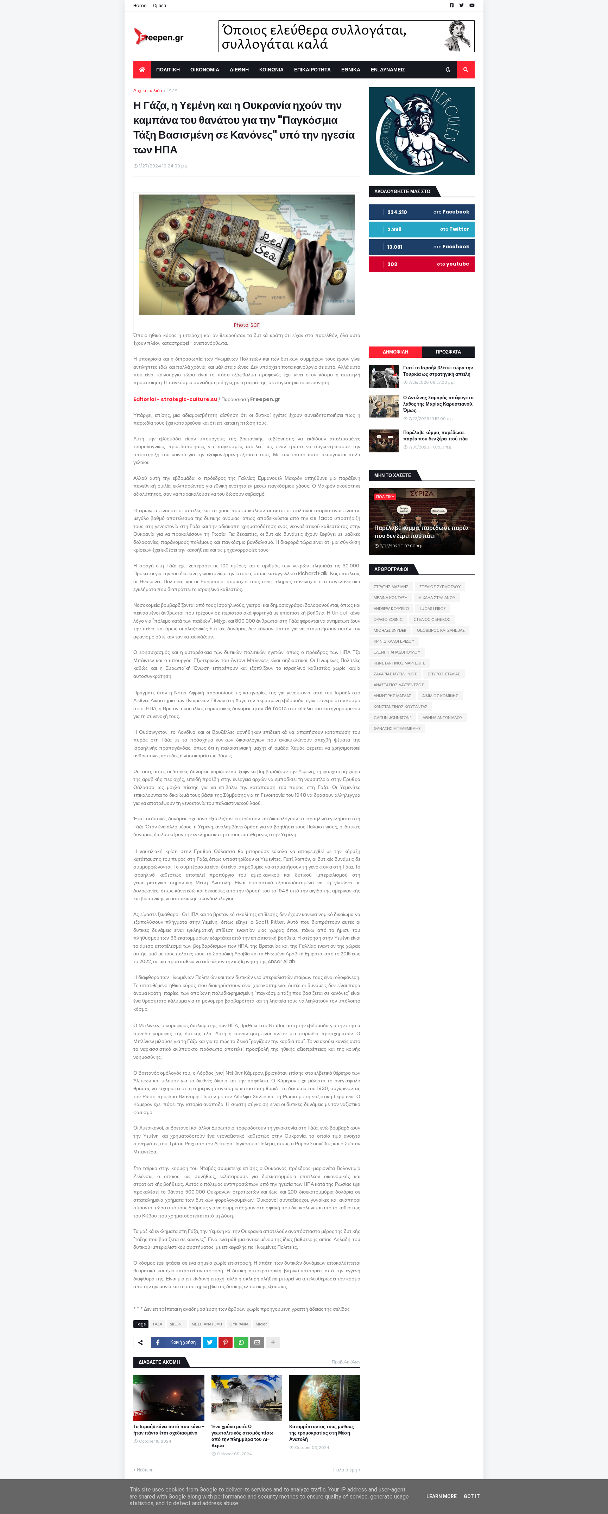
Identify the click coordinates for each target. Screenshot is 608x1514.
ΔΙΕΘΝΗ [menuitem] (239, 69)
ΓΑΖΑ (172, 90)
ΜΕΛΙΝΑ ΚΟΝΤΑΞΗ (390, 597)
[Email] (257, 1342)
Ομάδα (159, 5)
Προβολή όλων (346, 1362)
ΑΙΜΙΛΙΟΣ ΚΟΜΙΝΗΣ (440, 696)
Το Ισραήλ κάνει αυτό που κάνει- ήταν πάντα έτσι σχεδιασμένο (168, 1430)
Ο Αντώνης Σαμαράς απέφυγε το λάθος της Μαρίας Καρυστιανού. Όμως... (438, 404)
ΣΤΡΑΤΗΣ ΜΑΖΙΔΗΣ (391, 587)
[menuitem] (142, 69)
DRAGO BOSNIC (388, 619)
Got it (472, 1496)
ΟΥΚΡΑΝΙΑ (238, 1324)
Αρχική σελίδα (147, 90)
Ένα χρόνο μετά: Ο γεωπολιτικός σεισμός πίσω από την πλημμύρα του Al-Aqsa (242, 1436)
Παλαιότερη (345, 1470)
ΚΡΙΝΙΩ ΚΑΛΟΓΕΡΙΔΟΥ (394, 641)
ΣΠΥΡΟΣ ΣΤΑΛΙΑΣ (444, 674)
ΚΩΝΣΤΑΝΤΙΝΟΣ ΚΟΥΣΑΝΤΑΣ (401, 707)
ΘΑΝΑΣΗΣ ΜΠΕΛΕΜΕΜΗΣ (397, 728)
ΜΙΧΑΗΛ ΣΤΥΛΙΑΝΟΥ (436, 597)
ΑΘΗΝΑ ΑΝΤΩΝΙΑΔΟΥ (442, 717)
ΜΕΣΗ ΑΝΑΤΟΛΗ (207, 1324)
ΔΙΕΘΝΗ (177, 1324)
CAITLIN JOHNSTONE (393, 717)
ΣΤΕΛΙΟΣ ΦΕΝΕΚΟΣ (432, 619)
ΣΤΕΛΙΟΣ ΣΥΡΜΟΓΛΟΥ (440, 587)
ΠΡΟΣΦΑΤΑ (448, 352)
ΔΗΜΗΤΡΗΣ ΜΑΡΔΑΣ (392, 696)
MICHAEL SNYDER (390, 630)
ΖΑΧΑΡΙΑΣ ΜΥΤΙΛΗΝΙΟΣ (395, 674)
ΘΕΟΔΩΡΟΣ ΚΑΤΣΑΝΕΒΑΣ (441, 630)
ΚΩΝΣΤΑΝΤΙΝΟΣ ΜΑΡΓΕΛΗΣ (399, 663)
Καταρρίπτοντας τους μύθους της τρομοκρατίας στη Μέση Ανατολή (321, 1433)
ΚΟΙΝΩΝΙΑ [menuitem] (271, 69)
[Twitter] (210, 1342)
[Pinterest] (225, 1342)
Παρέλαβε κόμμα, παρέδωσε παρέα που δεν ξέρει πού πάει (436, 436)
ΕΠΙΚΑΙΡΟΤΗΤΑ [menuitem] (312, 69)
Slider (261, 1324)
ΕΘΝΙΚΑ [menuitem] (350, 69)
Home (140, 5)
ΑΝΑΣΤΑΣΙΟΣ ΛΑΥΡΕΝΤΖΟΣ (399, 685)
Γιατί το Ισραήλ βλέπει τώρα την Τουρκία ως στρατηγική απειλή (438, 371)
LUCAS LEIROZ (433, 608)
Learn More (441, 1496)
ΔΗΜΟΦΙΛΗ (395, 352)
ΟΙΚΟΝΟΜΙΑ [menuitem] (204, 69)
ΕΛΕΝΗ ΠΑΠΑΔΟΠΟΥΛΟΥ (397, 652)
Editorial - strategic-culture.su (175, 399)
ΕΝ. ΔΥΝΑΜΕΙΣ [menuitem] (388, 69)
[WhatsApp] (241, 1342)
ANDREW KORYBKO (391, 608)
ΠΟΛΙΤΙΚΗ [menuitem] (168, 69)
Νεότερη (145, 1470)
